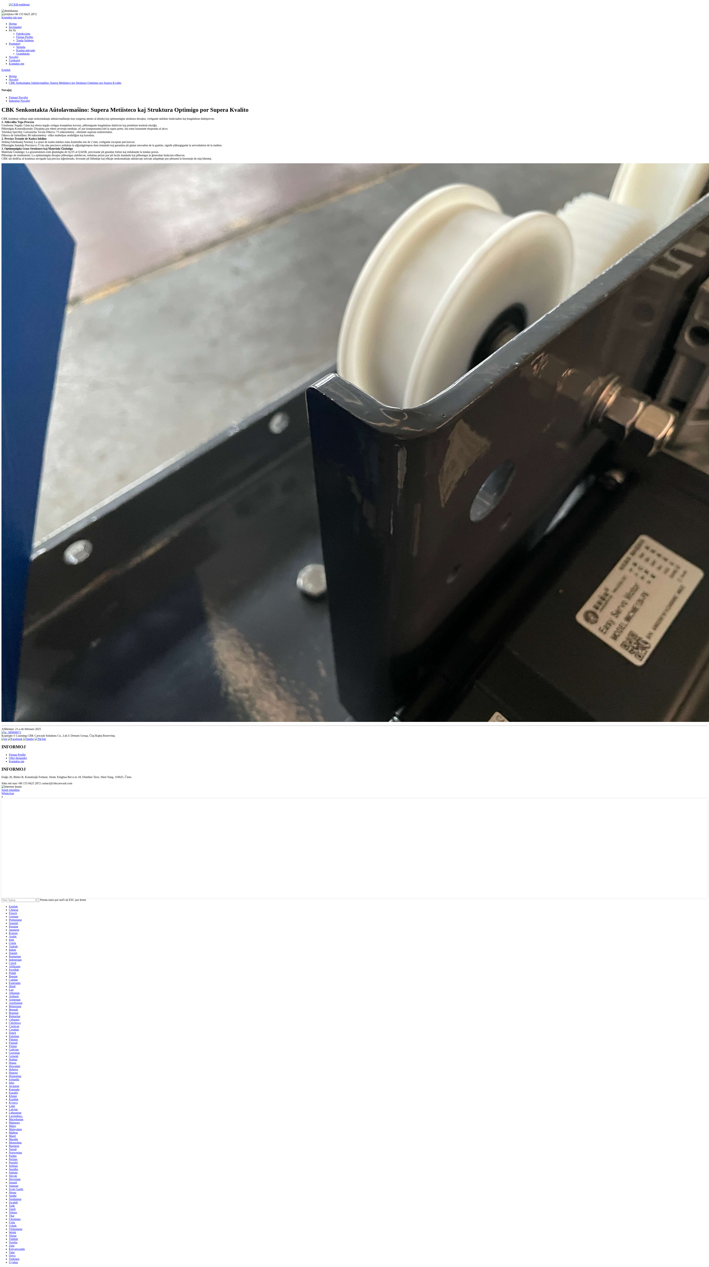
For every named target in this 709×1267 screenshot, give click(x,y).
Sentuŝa (20, 47)
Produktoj (14, 43)
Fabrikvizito (23, 33)
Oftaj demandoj (18, 758)
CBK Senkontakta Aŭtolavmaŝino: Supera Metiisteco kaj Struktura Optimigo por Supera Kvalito (65, 82)
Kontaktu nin (16, 63)
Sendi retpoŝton (10, 790)
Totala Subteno (25, 40)
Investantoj (15, 27)
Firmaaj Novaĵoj (18, 97)
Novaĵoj (13, 57)
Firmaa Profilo (24, 37)
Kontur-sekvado (25, 50)
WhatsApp (7, 793)
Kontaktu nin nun (11, 17)
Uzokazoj (14, 60)
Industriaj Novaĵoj (19, 100)
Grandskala (23, 53)
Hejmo (13, 23)
